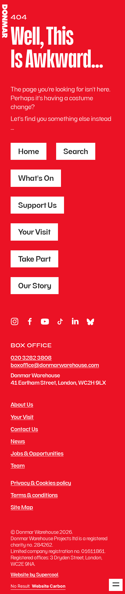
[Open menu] (115, 585)
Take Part (34, 259)
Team (18, 466)
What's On (36, 179)
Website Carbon (49, 586)
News (18, 442)
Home (28, 152)
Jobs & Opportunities (37, 454)
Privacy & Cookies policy (41, 483)
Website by (34, 575)
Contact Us (24, 429)
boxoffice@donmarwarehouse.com (55, 365)
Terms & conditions (34, 495)
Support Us (37, 206)
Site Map (22, 508)
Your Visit (34, 232)
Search (75, 152)
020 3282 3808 (31, 358)
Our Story (34, 286)
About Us (22, 405)
